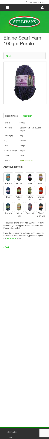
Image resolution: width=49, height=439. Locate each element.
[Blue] (8, 190)
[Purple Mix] (30, 207)
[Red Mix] (19, 177)
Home (9, 437)
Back (9, 55)
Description (27, 115)
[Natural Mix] (30, 190)
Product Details (11, 115)
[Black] (30, 177)
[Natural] (41, 177)
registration (12, 238)
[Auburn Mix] (19, 190)
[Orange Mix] (41, 190)
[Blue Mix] (8, 177)
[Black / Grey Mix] (41, 207)
